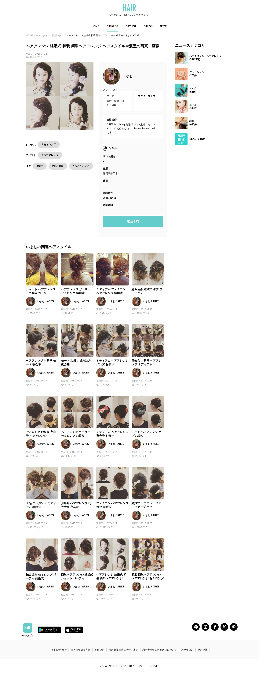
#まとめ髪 (58, 165)
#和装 (40, 165)
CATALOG (112, 26)
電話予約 (133, 221)
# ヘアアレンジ (50, 155)
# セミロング (49, 144)
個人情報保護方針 (80, 649)
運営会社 (202, 649)
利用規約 (99, 649)
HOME (95, 26)
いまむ (128, 76)
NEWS (163, 26)
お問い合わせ (59, 649)
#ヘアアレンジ (81, 165)
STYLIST (131, 26)
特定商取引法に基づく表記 (123, 649)
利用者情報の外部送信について (159, 649)
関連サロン (187, 649)
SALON (148, 26)
